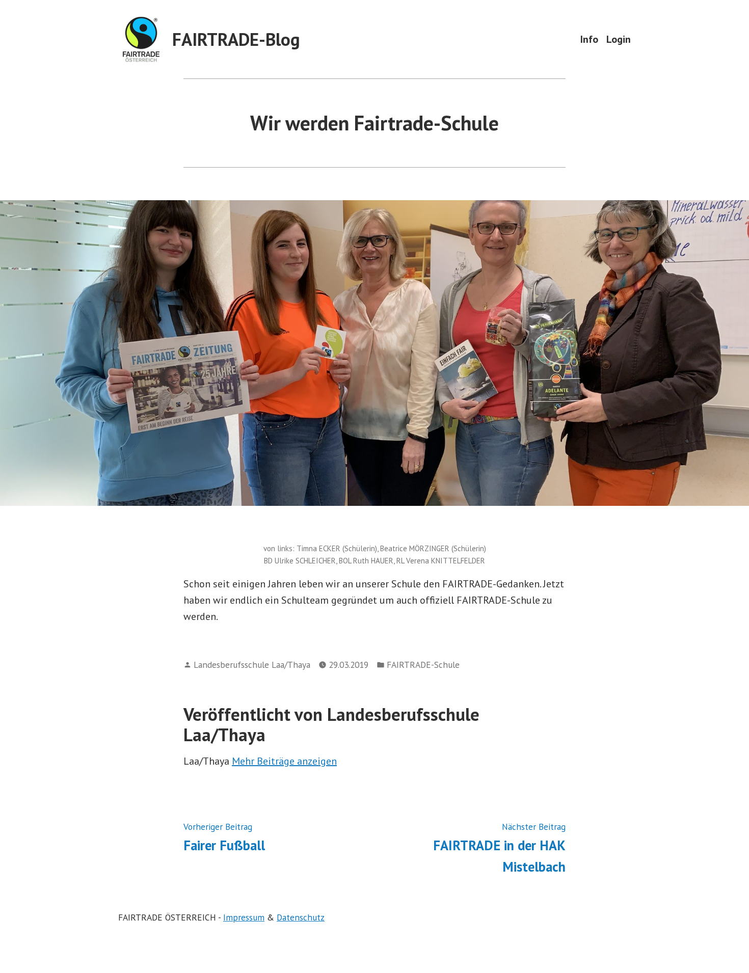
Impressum (243, 917)
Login (618, 39)
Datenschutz (301, 917)
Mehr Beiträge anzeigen (284, 761)
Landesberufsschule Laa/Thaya (252, 664)
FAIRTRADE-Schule (423, 664)
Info (589, 39)
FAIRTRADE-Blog (236, 39)
